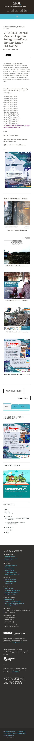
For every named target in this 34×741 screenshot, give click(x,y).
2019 (6, 509)
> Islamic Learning (8, 568)
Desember (9, 514)
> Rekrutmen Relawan (9, 579)
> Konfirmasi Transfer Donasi (11, 590)
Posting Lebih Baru (13, 391)
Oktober (8, 516)
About (7, 406)
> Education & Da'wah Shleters (12, 601)
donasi (6, 29)
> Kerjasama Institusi (9, 594)
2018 (6, 512)
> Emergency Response (10, 565)
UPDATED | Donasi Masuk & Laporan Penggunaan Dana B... (15, 522)
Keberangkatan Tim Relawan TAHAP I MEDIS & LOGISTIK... (17, 519)
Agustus (8, 530)
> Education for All (8, 570)
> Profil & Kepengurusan (10, 558)
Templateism (10, 737)
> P (4, 612)
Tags (15, 407)
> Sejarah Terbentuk (9, 556)
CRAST (17, 3)
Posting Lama (22, 398)
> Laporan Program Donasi (10, 592)
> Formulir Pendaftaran (9, 581)
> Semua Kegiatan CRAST (10, 605)
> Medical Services (8, 567)
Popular (24, 407)
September (9, 527)
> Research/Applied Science (11, 574)
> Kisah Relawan (8, 583)
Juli (7, 532)
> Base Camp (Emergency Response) (13, 603)
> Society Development (10, 572)
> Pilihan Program (8, 588)
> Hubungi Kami (7, 559)
